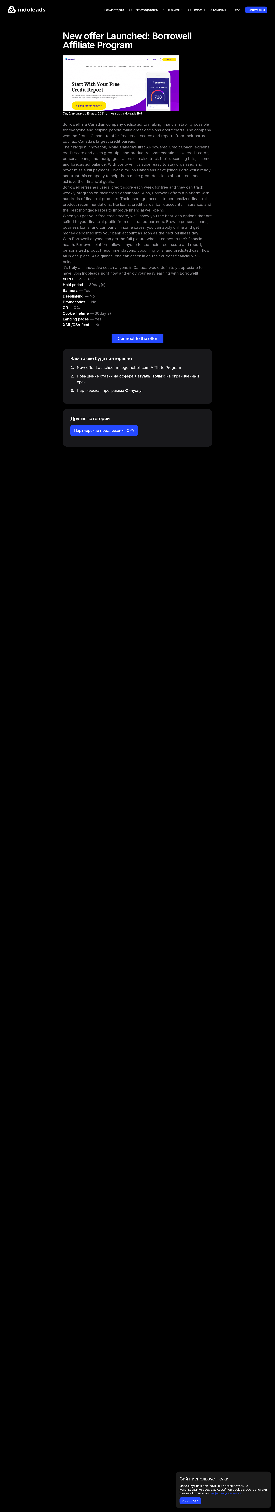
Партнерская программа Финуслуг (110, 390)
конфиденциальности (225, 1493)
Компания (219, 9)
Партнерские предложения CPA (104, 430)
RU (235, 10)
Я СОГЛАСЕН (190, 1500)
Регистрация (256, 9)
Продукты (173, 9)
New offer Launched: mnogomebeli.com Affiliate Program (129, 367)
